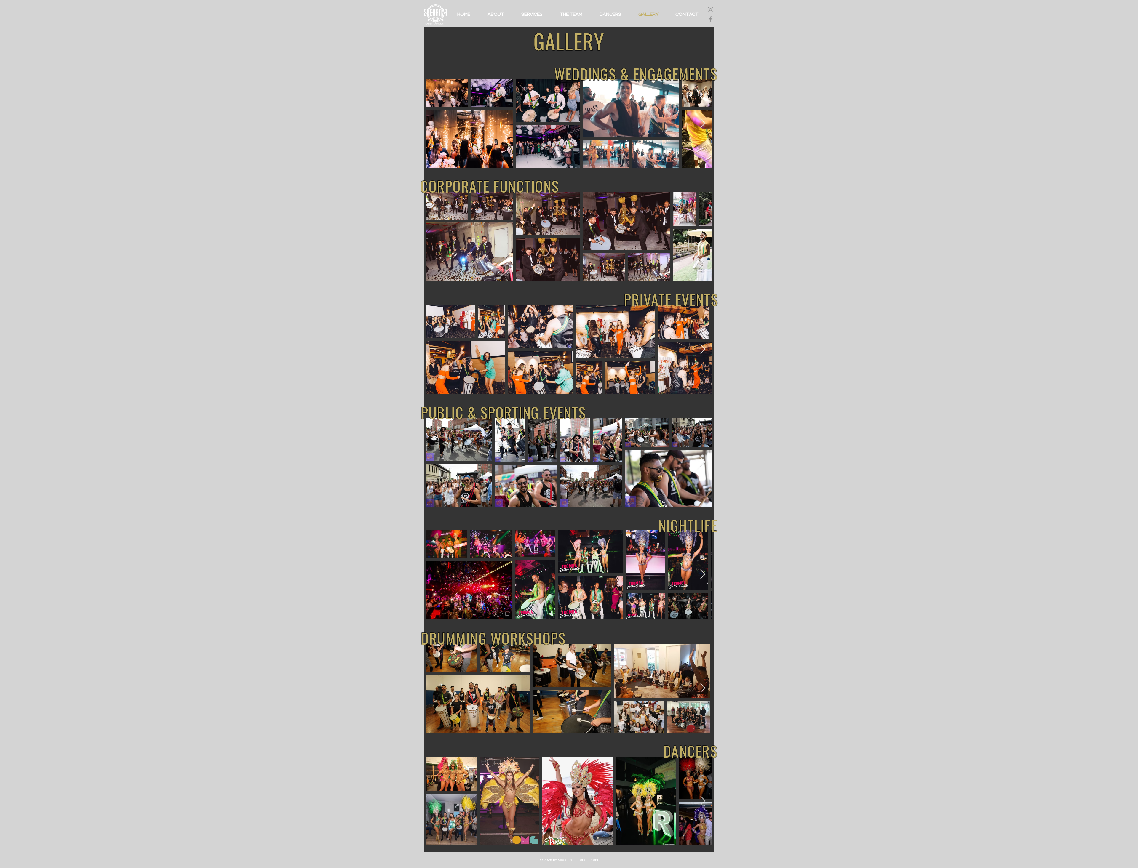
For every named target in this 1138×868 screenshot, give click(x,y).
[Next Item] (703, 124)
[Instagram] (710, 9)
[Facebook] (710, 19)
